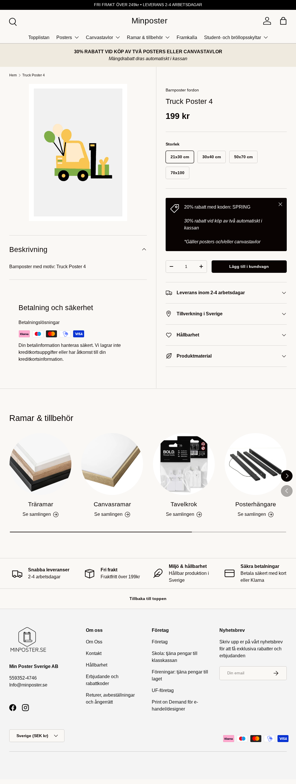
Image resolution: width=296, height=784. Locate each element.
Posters (64, 37)
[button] (283, 20)
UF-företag (163, 690)
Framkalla (187, 37)
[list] (78, 152)
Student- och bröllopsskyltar (232, 37)
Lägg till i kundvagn (249, 266)
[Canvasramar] (112, 464)
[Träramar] (40, 464)
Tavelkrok (184, 504)
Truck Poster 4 (33, 75)
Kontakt (93, 653)
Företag (160, 641)
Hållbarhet (96, 664)
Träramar (40, 504)
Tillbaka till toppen (148, 598)
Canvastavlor (99, 37)
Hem (13, 75)
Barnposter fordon (182, 90)
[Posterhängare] (255, 464)
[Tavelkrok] (184, 464)
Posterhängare (255, 504)
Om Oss (94, 641)
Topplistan (38, 37)
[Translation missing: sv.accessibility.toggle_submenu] (76, 37)
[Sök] (12, 21)
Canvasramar (112, 504)
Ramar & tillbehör (145, 37)
